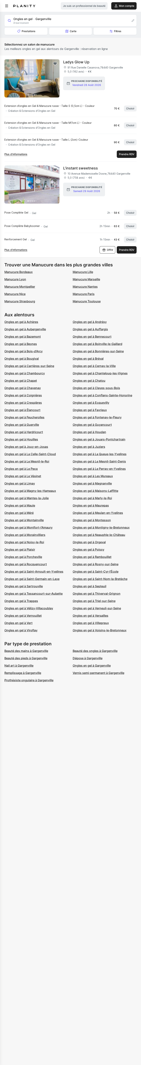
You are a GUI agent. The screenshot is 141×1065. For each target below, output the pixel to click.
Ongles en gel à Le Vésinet (22, 476)
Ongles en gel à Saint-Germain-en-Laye (31, 579)
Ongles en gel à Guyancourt (92, 424)
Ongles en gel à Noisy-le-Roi (24, 542)
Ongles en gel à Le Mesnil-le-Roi (26, 461)
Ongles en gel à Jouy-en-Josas (26, 447)
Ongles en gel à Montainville (24, 520)
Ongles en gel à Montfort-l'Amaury (28, 527)
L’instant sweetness (80, 168)
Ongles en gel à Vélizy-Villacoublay (28, 608)
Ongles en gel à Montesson (92, 520)
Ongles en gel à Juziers (89, 447)
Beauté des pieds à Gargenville (25, 658)
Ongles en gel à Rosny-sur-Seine (95, 564)
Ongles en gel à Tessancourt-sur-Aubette (33, 593)
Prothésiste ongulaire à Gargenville (28, 680)
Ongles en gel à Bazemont (22, 336)
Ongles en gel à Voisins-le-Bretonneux (99, 630)
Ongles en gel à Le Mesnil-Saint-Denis (99, 461)
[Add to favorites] (55, 64)
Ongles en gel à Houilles (21, 439)
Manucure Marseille (86, 279)
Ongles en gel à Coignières (23, 395)
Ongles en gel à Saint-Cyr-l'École (95, 571)
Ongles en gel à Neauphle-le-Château (99, 535)
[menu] (6, 6)
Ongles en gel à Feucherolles (24, 417)
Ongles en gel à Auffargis (90, 329)
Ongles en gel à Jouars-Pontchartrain (99, 439)
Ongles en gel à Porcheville (23, 557)
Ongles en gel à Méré (19, 513)
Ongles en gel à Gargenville (92, 665)
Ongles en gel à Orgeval (89, 542)
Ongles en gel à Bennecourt (92, 336)
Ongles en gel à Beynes (20, 344)
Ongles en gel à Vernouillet (23, 615)
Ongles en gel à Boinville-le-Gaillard (97, 344)
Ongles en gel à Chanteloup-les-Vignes (100, 373)
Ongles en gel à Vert (18, 623)
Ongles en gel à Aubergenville (25, 329)
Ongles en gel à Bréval (88, 358)
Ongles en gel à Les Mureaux (93, 476)
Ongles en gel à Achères (21, 322)
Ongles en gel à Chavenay (22, 388)
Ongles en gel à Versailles (90, 615)
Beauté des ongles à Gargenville (95, 651)
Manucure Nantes (85, 286)
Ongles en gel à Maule (19, 505)
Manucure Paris (84, 294)
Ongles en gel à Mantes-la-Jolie (26, 498)
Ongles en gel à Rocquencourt (25, 564)
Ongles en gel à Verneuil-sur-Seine (97, 608)
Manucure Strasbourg (19, 301)
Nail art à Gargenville (18, 665)
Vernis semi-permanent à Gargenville (98, 673)
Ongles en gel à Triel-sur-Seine (94, 601)
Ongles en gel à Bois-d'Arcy (23, 351)
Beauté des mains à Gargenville (26, 651)
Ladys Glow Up (76, 62)
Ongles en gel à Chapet (20, 380)
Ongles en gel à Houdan (89, 432)
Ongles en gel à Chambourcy (24, 373)
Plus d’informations (15, 154)
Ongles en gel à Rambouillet (92, 557)
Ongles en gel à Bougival (21, 358)
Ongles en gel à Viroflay (20, 630)
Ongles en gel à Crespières (23, 402)
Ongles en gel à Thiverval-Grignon (96, 593)
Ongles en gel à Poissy (88, 549)
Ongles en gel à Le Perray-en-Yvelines (99, 469)
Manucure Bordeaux (18, 272)
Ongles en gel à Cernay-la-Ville (94, 366)
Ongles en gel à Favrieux (90, 410)
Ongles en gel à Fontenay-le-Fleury (97, 417)
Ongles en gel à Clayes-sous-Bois (96, 388)
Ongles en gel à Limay (19, 483)
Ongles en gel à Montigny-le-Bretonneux (101, 527)
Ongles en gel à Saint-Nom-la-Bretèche (100, 579)
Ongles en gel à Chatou (89, 380)
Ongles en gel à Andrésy (90, 322)
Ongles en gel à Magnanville (92, 483)
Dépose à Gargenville (87, 658)
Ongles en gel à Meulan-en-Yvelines (98, 513)
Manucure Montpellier (19, 286)
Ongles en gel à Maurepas (91, 505)
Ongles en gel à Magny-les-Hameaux (30, 491)
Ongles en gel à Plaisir (19, 549)
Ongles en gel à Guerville (21, 424)
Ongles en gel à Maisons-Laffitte (95, 491)
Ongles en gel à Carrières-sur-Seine (29, 366)
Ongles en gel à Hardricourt (23, 432)
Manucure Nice (15, 294)
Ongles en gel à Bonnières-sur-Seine (98, 351)
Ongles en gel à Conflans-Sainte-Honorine (102, 395)
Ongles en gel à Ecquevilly (91, 402)
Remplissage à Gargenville (22, 673)
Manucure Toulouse (87, 301)
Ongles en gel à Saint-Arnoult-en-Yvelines (33, 571)
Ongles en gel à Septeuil (89, 586)
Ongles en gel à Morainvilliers (24, 535)
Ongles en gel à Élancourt (22, 410)
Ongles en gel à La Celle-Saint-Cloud (30, 454)
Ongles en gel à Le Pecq (21, 469)
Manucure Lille (83, 272)
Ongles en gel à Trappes (21, 601)
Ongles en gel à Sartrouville (23, 586)
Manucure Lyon (15, 279)
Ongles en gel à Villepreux (91, 623)
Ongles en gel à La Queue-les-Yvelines (99, 454)
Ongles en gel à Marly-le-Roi (92, 498)
